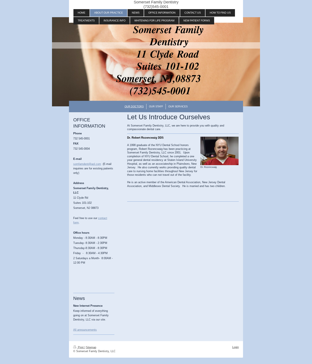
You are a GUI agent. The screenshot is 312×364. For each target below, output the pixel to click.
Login (235, 347)
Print (80, 347)
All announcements (85, 329)
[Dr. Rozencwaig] (219, 151)
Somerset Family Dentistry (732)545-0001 (156, 4)
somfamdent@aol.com (87, 164)
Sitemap (91, 347)
